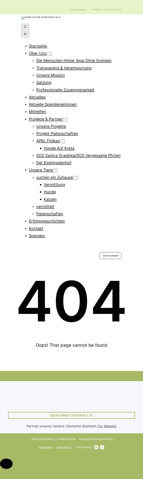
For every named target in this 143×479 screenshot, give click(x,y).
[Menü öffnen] (25, 27)
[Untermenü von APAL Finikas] (62, 141)
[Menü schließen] (25, 34)
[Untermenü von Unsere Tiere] (55, 170)
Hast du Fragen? (77, 9)
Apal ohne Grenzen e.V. (71, 415)
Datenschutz (64, 447)
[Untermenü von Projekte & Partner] (65, 120)
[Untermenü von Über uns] (49, 54)
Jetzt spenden (110, 255)
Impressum (45, 447)
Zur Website (107, 426)
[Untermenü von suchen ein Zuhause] (75, 178)
